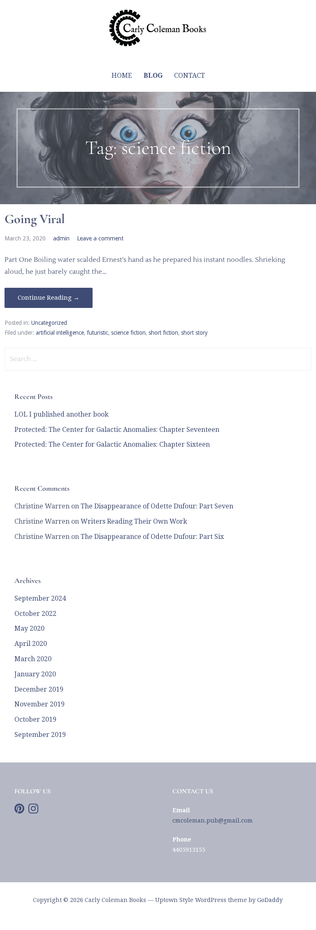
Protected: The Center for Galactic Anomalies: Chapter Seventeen (116, 430)
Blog (153, 75)
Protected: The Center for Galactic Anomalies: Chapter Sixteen (112, 444)
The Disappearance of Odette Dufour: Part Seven (157, 506)
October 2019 (35, 719)
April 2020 (30, 644)
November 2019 (39, 704)
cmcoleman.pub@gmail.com (212, 820)
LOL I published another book (61, 414)
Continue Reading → (48, 297)
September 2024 (40, 598)
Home (122, 75)
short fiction (163, 332)
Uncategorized (49, 322)
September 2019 (40, 735)
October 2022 (35, 614)
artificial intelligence (60, 332)
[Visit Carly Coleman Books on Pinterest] (19, 810)
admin (61, 238)
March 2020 (32, 659)
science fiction (128, 332)
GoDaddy (270, 900)
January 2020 (35, 674)
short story (194, 332)
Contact (189, 75)
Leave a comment (100, 238)
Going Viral (35, 219)
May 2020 (29, 628)
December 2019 (38, 689)
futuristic (97, 332)
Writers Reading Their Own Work (134, 521)
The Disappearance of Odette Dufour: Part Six (152, 537)
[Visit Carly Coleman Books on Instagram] (33, 810)
